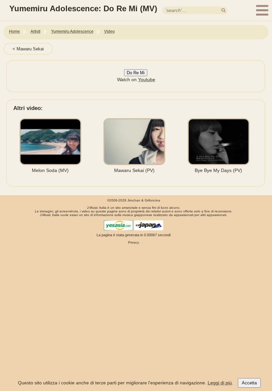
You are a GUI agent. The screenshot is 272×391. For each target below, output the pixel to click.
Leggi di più (220, 382)
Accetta (249, 382)
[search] (223, 10)
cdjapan (148, 225)
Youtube (146, 79)
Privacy (133, 242)
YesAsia (118, 225)
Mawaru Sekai (30, 48)
